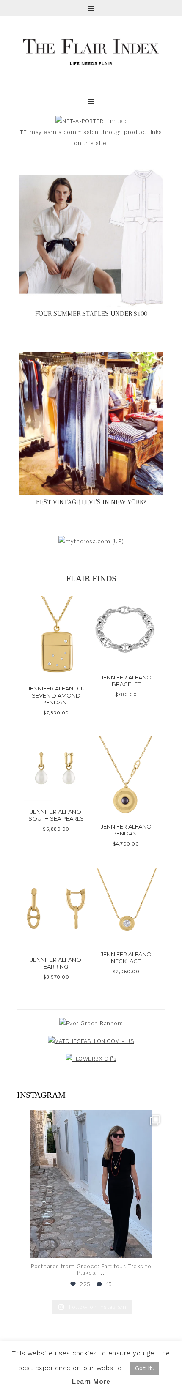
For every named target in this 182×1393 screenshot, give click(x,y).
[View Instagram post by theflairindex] (156, 1247)
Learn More (91, 1381)
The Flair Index (91, 51)
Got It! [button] (144, 1368)
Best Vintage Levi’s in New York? (91, 502)
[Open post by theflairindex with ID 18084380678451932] (91, 1184)
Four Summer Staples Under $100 (91, 313)
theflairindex (90, 1118)
